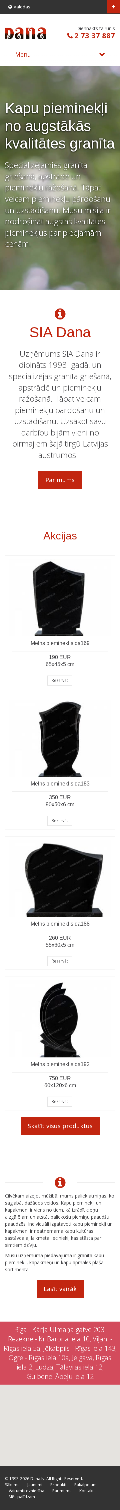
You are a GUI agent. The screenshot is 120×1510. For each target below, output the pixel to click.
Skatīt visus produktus (60, 1126)
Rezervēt (60, 680)
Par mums (60, 480)
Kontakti (87, 1491)
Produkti (58, 1485)
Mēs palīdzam (22, 1497)
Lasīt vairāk (60, 1289)
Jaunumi (34, 1485)
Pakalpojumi (86, 1485)
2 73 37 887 (94, 35)
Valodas (22, 7)
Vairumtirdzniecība (26, 1491)
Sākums (12, 1485)
